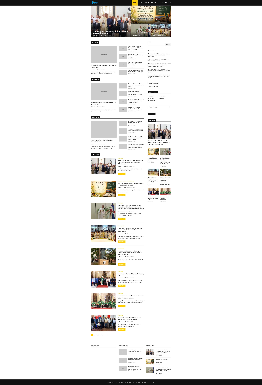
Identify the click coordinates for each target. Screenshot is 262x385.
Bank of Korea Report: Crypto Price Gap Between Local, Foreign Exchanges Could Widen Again (136, 146)
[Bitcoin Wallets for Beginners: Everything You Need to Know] (104, 54)
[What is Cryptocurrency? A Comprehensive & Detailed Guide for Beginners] (123, 56)
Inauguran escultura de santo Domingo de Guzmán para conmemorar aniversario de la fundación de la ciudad (130, 252)
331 (103, 335)
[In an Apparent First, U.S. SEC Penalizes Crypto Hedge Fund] (104, 129)
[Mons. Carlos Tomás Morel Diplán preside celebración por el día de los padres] (103, 323)
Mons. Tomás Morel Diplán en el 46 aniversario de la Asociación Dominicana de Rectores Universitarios (130, 162)
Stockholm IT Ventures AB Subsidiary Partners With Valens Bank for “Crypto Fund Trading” (135, 93)
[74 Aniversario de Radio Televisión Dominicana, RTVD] (103, 279)
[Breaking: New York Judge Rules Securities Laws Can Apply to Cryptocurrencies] (123, 139)
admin (93, 69)
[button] (93, 21)
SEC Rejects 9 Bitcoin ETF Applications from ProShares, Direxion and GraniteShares (135, 109)
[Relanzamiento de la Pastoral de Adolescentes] (103, 301)
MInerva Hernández (122, 166)
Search (149, 42)
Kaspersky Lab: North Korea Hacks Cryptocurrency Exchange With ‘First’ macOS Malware (136, 101)
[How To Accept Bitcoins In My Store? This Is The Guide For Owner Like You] (123, 64)
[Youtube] (165, 2)
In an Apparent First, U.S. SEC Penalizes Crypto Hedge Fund (102, 141)
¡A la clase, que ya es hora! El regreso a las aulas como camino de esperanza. (158, 60)
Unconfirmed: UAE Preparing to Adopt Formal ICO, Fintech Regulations (135, 122)
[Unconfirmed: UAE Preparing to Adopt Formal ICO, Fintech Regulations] (123, 123)
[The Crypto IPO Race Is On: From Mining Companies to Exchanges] (123, 131)
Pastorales (141, 2)
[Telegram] (166, 2)
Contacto (153, 2)
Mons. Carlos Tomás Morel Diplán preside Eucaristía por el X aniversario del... (140, 34)
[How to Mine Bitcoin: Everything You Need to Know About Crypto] (123, 72)
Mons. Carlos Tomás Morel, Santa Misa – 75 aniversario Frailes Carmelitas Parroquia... (160, 34)
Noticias (147, 2)
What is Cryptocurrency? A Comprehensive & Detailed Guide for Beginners (135, 56)
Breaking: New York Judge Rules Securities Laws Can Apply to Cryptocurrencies (135, 138)
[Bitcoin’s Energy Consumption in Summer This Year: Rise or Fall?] (104, 91)
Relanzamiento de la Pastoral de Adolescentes (131, 296)
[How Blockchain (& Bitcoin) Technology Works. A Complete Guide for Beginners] (123, 48)
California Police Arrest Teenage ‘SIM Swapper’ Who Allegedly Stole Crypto (136, 85)
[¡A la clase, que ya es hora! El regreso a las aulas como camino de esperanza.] (151, 15)
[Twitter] (162, 2)
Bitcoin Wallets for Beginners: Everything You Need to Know (103, 66)
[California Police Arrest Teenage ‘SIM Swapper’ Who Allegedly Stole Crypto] (123, 85)
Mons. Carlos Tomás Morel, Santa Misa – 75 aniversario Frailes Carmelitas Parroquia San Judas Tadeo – (130, 229)
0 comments (103, 35)
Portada (135, 2)
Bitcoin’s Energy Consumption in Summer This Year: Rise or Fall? (103, 103)
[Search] (170, 2)
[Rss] (168, 2)
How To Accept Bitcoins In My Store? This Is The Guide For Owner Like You (135, 64)
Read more (121, 173)
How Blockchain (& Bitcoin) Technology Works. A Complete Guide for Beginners (135, 48)
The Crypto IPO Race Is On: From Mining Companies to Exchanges (135, 130)
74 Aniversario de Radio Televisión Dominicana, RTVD (153, 198)
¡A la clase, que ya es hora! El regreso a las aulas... (147, 20)
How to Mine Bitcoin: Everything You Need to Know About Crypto (135, 71)
